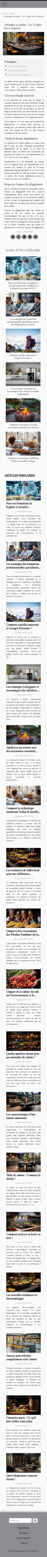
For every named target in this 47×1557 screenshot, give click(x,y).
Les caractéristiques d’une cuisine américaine (20, 1116)
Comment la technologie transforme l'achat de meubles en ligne (23, 459)
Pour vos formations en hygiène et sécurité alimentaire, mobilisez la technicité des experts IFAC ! (23, 285)
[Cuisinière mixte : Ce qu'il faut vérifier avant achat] (23, 1405)
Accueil (4, 13)
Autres (12, 13)
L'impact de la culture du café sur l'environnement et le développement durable (22, 995)
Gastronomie (23, 1538)
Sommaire (11, 62)
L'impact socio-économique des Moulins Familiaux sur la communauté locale (22, 934)
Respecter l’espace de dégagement (19, 75)
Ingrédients (23, 1527)
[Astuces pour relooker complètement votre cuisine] (23, 1343)
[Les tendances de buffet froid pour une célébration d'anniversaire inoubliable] (23, 857)
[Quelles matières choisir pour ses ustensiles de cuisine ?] (23, 1041)
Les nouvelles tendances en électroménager (21, 1296)
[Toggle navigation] (4, 4)
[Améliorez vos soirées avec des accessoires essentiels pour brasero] (23, 410)
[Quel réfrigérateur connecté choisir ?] (23, 1462)
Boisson (23, 1532)
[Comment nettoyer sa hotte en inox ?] (23, 1221)
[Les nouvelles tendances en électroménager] (23, 1282)
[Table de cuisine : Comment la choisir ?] (23, 1162)
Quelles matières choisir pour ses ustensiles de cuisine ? (22, 1055)
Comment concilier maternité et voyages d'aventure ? (23, 356)
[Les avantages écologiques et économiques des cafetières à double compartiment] (23, 374)
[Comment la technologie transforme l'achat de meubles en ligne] (23, 444)
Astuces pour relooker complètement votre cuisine (21, 1357)
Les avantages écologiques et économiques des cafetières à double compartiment (23, 391)
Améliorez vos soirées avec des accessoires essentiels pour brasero (23, 426)
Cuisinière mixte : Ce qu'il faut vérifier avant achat (21, 1419)
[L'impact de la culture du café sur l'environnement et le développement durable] (23, 979)
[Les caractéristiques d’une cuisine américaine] (23, 1101)
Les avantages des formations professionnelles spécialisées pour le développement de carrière (23, 322)
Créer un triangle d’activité (17, 66)
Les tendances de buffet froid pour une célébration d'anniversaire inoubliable (22, 873)
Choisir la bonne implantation (17, 70)
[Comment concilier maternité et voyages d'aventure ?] (23, 341)
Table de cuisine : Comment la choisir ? (23, 1176)
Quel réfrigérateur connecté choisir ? (21, 1477)
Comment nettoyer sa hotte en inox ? (23, 1236)
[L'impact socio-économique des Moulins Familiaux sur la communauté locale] (23, 918)
